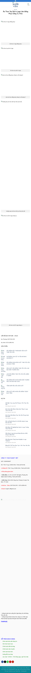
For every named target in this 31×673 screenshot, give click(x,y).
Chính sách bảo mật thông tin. (10, 641)
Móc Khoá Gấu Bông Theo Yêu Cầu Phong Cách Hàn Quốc (17, 415)
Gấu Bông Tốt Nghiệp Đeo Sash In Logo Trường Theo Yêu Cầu (17, 427)
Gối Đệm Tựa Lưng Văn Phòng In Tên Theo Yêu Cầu (17, 403)
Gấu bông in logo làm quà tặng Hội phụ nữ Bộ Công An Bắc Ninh (16, 434)
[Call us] (7, 662)
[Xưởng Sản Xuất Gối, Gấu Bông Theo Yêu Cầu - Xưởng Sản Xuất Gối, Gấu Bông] (16, 4)
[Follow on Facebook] (2, 662)
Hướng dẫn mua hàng (8, 654)
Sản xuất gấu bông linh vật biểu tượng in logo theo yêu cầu (16, 421)
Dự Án (15, 9)
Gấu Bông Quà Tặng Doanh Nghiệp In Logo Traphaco (15, 440)
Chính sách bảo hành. (8, 651)
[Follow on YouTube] (13, 662)
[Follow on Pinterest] (10, 662)
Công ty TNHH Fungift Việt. (19, 667)
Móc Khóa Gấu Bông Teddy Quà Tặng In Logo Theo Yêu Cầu (16, 409)
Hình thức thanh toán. (8, 644)
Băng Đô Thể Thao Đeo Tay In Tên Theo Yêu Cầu (17, 445)
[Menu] (2, 4)
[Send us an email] (5, 662)
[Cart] (29, 4)
